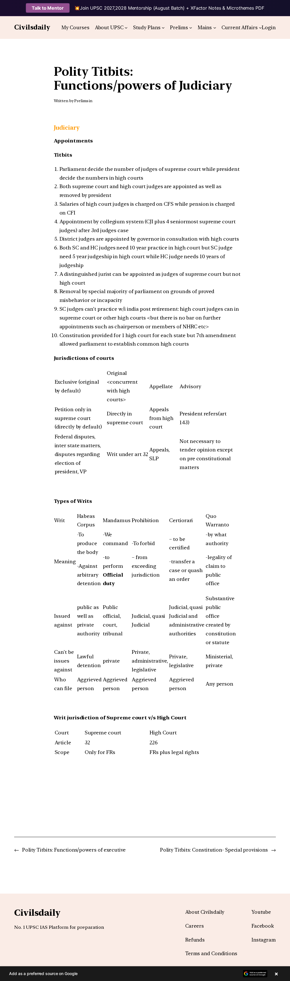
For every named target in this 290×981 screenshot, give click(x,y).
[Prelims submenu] (190, 27)
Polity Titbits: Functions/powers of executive (74, 850)
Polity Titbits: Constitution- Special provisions (214, 850)
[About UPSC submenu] (126, 27)
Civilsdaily (32, 27)
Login (269, 27)
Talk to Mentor (48, 8)
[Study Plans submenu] (163, 27)
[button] (145, 973)
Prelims (81, 100)
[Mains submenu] (214, 27)
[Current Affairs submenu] (260, 27)
